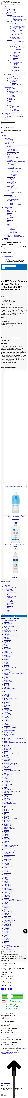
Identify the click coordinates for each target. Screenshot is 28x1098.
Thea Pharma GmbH (9, 920)
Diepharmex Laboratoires (10, 688)
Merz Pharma (7, 798)
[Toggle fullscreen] (4, 1095)
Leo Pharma (7, 781)
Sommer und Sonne (12, 613)
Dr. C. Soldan (7, 697)
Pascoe (6, 837)
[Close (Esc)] (1, 1095)
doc (5, 691)
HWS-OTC (7, 756)
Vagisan (6, 927)
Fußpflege (9, 597)
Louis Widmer (8, 784)
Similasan (7, 893)
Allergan (6, 629)
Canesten (6, 677)
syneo (6, 909)
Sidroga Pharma (8, 889)
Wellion (6, 942)
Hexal (6, 755)
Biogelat (6, 660)
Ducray (6, 706)
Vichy (5, 337)
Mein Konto (5, 132)
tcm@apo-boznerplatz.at (9, 1046)
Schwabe (7, 888)
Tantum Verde (8, 911)
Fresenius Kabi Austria (10, 727)
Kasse (12, 127)
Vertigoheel (7, 929)
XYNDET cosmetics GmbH (11, 946)
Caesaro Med (7, 676)
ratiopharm (7, 856)
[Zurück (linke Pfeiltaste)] (1, 1094)
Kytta (5, 773)
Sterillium (6, 903)
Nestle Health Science (9, 809)
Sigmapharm (8, 891)
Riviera (6, 868)
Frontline (6, 728)
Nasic (5, 806)
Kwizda (6, 771)
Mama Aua (7, 792)
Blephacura (7, 666)
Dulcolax (6, 708)
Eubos (6, 716)
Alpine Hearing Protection (11, 635)
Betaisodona (7, 656)
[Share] (2, 1095)
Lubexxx (6, 785)
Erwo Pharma (7, 713)
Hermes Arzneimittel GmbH (11, 753)
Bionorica (6, 665)
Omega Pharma (8, 823)
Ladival (6, 777)
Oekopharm (7, 820)
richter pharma (8, 866)
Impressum (3, 1050)
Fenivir (6, 723)
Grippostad (7, 741)
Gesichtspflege (10, 603)
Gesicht (9, 599)
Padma (6, 832)
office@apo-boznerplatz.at (9, 1034)
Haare (8, 604)
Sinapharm (7, 895)
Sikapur (6, 892)
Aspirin (6, 644)
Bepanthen (7, 654)
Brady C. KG (7, 670)
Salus (5, 875)
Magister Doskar (8, 789)
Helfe (5, 752)
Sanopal (6, 881)
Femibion (6, 721)
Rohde (6, 870)
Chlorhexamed (8, 681)
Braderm (6, 669)
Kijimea (6, 767)
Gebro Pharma (8, 733)
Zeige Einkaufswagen (6, 127)
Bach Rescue (7, 648)
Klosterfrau (7, 769)
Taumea (6, 914)
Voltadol (6, 939)
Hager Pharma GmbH (9, 746)
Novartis (6, 816)
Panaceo (6, 834)
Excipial (6, 720)
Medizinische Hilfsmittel (10, 588)
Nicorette (6, 812)
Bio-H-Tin (7, 658)
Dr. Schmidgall (8, 705)
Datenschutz (10, 1050)
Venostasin (7, 928)
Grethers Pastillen (8, 740)
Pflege (11, 600)
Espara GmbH (8, 715)
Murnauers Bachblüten (10, 803)
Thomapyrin (7, 923)
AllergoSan (7, 631)
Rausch (6, 857)
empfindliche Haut (11, 596)
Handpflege (10, 606)
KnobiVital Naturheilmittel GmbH (12, 770)
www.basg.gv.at (5, 1016)
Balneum (6, 649)
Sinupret (6, 898)
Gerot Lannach (8, 737)
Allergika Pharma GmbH (10, 630)
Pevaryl (6, 842)
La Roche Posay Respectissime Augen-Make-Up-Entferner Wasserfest (15, 515)
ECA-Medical (8, 710)
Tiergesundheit (7, 615)
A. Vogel (6, 622)
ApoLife (7, 638)
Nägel (8, 611)
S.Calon (6, 871)
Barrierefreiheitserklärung (7, 1053)
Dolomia (7, 694)
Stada (6, 902)
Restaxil (6, 863)
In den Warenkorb (5, 321)
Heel (6, 751)
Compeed (6, 683)
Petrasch (6, 841)
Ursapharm (7, 925)
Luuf (5, 787)
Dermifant (7, 685)
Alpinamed (7, 634)
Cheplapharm (7, 680)
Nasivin (6, 807)
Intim (8, 608)
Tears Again (7, 916)
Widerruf (16, 1052)
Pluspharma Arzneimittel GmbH (12, 850)
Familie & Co (7, 585)
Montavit (7, 799)
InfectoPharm (7, 759)
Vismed (6, 935)
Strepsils (6, 906)
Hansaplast (7, 748)
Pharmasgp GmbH (9, 846)
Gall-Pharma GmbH (9, 730)
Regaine (6, 860)
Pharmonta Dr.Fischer (9, 848)
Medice (6, 795)
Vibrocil (6, 932)
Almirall (6, 633)
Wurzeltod (7, 945)
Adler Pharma (8, 623)
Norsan (6, 814)
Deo (8, 593)
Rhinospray (7, 864)
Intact (5, 762)
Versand (6, 303)
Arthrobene (7, 642)
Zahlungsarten (9, 1052)
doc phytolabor (8, 692)
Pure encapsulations (9, 855)
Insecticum (7, 760)
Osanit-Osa (7, 831)
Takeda (6, 910)
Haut (8, 607)
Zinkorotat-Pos (8, 949)
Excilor (6, 719)
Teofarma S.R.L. (8, 918)
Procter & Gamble (9, 852)
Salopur (6, 874)
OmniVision (7, 827)
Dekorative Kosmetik (12, 592)
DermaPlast (7, 684)
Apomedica (7, 640)
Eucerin (6, 717)
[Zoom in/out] (6, 1095)
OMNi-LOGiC (8, 825)
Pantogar (6, 835)
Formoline (7, 724)
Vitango (6, 936)
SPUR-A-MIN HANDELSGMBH (13, 900)
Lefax (6, 780)
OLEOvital (7, 821)
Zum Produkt (15, 489)
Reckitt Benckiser (8, 859)
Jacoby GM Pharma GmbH (11, 763)
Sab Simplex (7, 873)
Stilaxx (6, 905)
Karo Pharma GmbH (9, 766)
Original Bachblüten (9, 828)
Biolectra (6, 663)
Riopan (6, 867)
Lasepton (6, 778)
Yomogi (6, 948)
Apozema (7, 641)
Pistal (5, 849)
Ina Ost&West (8, 758)
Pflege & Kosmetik (8, 589)
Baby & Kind (10, 590)
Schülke (6, 887)
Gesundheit (6, 586)
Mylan (6, 805)
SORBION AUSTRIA (10, 899)
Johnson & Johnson (9, 764)
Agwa (6, 627)
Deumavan (7, 687)
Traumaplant (7, 924)
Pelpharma (7, 838)
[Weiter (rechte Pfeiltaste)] (2, 1094)
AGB (15, 1050)
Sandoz (6, 877)
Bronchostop (8, 672)
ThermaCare (7, 921)
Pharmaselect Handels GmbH (11, 845)
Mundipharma (8, 802)
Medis (6, 796)
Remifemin (7, 862)
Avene (6, 645)
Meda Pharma (8, 794)
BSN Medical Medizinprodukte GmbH (14, 673)
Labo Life (7, 776)
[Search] (3, 268)
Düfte (8, 594)
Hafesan (6, 745)
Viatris (6, 931)
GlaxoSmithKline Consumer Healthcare (14, 738)
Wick (5, 943)
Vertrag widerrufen (5, 1083)
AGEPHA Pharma (9, 626)
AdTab (6, 624)
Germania (6, 735)
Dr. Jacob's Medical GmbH (11, 698)
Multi (5, 801)
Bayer (6, 651)
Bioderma (6, 659)
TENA (6, 917)
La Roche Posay (8, 774)
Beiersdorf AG (8, 652)
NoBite (6, 813)
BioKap (6, 662)
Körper (8, 610)
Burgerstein (7, 674)
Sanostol (6, 882)
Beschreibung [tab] (7, 340)
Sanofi (6, 880)
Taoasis (6, 913)
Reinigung (12, 601)
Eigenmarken (7, 583)
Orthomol (6, 830)
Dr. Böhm (7, 695)
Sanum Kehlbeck (8, 885)
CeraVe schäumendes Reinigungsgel (14, 486)
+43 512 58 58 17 (7, 1030)
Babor (6, 647)
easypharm (7, 709)
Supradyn (7, 907)
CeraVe (6, 678)
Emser (6, 712)
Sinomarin (7, 896)
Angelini (6, 637)
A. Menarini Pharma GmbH (11, 620)
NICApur (6, 810)
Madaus (6, 788)
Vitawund (6, 938)
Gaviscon (6, 731)
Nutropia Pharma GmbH (10, 819)
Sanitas (6, 878)
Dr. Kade (6, 699)
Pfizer (6, 844)
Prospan (6, 853)
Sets (5, 614)
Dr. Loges (7, 702)
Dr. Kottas (7, 701)
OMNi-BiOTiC (8, 824)
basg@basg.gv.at (5, 1018)
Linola (6, 782)
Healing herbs (8, 749)
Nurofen (6, 817)
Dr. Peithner (7, 703)
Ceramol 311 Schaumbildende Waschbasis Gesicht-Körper (15, 545)
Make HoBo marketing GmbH (12, 791)
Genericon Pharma (9, 734)
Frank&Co (7, 726)
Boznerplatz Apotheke (10, 667)
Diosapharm (7, 690)
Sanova (6, 884)
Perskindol (7, 839)
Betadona (6, 655)
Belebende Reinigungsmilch (14, 574)
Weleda (6, 941)
